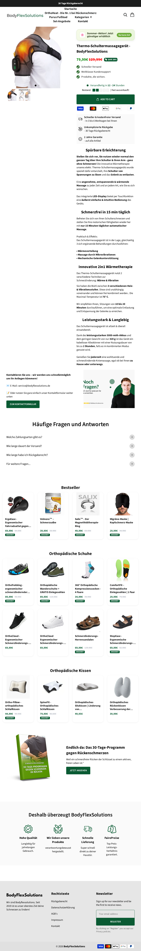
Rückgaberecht (59, 901)
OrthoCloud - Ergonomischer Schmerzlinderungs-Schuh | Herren (17, 639)
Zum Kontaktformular (23, 404)
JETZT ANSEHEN (78, 770)
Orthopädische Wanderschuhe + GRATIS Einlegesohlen (52, 589)
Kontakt (83, 21)
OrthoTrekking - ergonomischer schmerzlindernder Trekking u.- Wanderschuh (16, 589)
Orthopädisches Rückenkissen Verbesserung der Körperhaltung (120, 706)
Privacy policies (103, 931)
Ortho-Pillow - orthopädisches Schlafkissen (14, 706)
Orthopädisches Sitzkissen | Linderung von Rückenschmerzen (87, 706)
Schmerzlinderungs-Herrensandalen (86, 637)
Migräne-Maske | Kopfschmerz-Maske (121, 520)
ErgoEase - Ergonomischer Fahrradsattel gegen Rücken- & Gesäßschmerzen (17, 522)
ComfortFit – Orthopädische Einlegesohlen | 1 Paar (122, 589)
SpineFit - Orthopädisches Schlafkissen (49, 706)
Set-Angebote (61, 21)
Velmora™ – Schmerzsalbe (48, 520)
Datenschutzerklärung (63, 907)
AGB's (54, 914)
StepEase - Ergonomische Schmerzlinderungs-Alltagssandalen (121, 639)
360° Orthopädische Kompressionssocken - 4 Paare (88, 589)
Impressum (57, 920)
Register (115, 921)
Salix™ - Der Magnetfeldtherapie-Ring (87, 522)
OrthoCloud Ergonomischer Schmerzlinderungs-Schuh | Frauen (51, 639)
